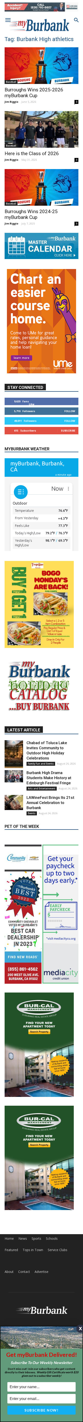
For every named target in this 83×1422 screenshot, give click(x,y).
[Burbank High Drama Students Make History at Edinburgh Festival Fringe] (14, 814)
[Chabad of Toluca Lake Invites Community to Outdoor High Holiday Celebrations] (14, 792)
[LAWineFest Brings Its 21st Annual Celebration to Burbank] (14, 840)
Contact (24, 1310)
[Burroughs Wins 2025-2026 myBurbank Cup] (41, 65)
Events (32, 851)
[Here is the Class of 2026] (41, 129)
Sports (36, 1277)
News (22, 1277)
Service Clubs (57, 1288)
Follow (69, 411)
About (9, 1310)
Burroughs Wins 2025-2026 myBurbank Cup (34, 92)
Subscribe (68, 430)
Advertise (41, 1310)
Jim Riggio (11, 101)
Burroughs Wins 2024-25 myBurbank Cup (31, 214)
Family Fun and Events (41, 802)
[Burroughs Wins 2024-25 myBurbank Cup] (41, 187)
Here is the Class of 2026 (32, 153)
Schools (52, 1277)
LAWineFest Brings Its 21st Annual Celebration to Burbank (50, 840)
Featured (11, 1288)
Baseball (11, 81)
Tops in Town (33, 1288)
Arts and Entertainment (41, 826)
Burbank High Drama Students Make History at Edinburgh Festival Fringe (49, 816)
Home (9, 1277)
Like (31, 404)
